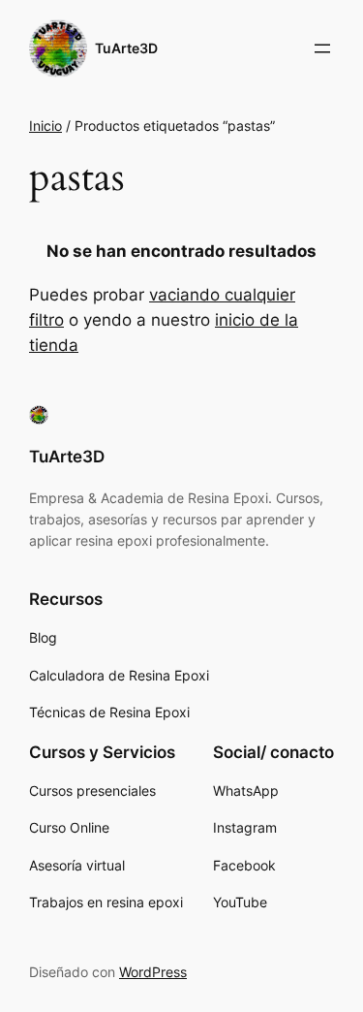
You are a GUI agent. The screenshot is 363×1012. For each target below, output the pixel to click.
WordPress (153, 972)
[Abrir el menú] (322, 48)
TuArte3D (126, 48)
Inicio (45, 125)
